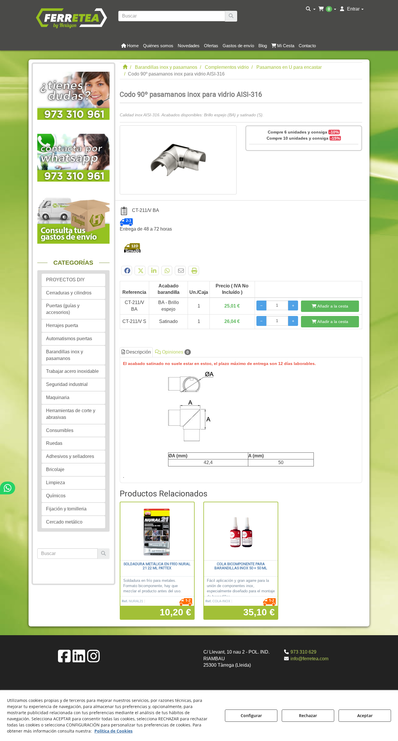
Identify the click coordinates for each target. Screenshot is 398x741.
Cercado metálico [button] (64, 521)
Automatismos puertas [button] (69, 338)
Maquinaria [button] (57, 397)
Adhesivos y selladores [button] (70, 456)
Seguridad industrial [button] (67, 384)
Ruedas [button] (54, 443)
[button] (71, 17)
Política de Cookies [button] (113, 731)
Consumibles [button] (59, 430)
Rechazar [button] (308, 715)
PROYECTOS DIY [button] (65, 279)
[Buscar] (231, 16)
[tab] (241, 420)
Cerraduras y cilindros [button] (68, 292)
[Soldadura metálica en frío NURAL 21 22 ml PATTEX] (157, 531)
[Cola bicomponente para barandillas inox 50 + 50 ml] (241, 531)
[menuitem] (310, 9)
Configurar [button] (251, 715)
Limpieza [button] (55, 482)
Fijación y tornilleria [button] (66, 508)
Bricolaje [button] (55, 469)
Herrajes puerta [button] (62, 325)
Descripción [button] (138, 352)
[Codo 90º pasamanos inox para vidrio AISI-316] (178, 160)
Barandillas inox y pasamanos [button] (64, 355)
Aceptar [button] (365, 715)
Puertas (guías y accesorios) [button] (63, 309)
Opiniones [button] (175, 352)
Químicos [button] (56, 495)
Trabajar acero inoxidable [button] (72, 371)
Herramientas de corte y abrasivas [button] (70, 414)
